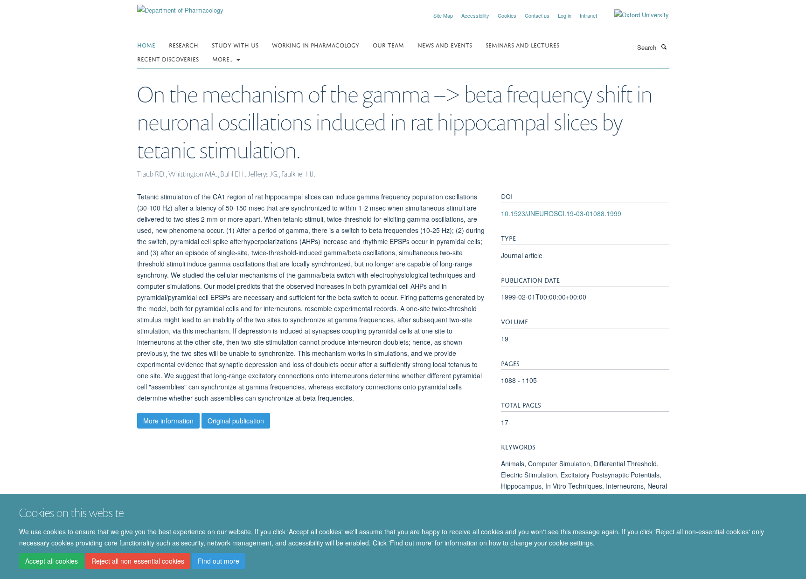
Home (146, 44)
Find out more (218, 560)
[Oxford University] (634, 14)
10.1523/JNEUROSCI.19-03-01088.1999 (561, 213)
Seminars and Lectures (522, 44)
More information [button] (168, 420)
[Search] (664, 46)
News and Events (444, 44)
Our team (388, 44)
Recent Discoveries (168, 58)
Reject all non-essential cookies (137, 560)
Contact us (537, 15)
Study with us (235, 44)
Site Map (443, 15)
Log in (564, 15)
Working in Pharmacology (315, 44)
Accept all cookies (51, 560)
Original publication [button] (236, 420)
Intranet (588, 15)
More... (224, 58)
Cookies (507, 15)
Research (183, 44)
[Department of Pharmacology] (180, 6)
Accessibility (475, 15)
